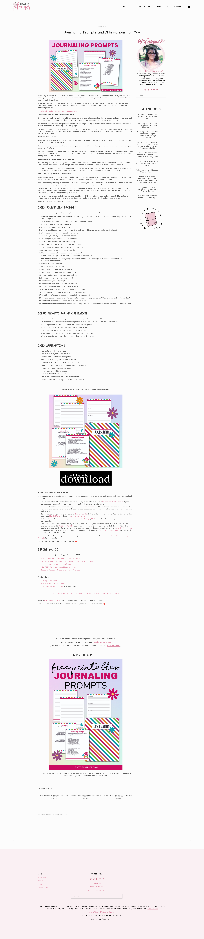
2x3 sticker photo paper (108, 530)
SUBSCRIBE (177, 7)
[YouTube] (154, 90)
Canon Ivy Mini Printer (123, 528)
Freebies (147, 7)
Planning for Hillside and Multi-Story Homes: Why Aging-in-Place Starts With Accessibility (147, 145)
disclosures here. (113, 646)
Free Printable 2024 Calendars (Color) (56, 564)
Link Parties (96, 883)
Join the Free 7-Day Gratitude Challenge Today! (60, 558)
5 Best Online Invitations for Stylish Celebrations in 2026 (147, 163)
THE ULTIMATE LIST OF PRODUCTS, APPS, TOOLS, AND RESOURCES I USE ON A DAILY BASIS (86, 593)
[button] (130, 788)
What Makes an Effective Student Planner (147, 171)
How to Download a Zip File (52, 586)
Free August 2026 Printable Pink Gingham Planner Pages (147, 189)
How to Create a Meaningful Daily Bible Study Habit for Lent (118, 796)
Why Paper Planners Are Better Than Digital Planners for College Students (147, 135)
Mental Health (55, 814)
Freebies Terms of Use (102, 642)
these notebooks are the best (86, 507)
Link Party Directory (52, 600)
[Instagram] (148, 90)
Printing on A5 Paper (49, 581)
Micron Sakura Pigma (76, 516)
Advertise (42, 877)
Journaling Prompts (41, 814)
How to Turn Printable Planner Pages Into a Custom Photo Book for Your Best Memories (147, 180)
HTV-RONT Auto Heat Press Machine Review (58, 567)
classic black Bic (81, 514)
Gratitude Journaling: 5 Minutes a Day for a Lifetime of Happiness (67, 561)
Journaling (100, 26)
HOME (125, 7)
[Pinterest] (145, 90)
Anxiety (65, 814)
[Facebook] (151, 90)
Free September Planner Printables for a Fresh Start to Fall (147, 125)
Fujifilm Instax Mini (66, 526)
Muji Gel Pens (54, 516)
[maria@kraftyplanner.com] (157, 90)
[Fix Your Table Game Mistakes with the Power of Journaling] (86, 792)
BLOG (139, 7)
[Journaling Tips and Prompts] (145, 101)
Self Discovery (48, 814)
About (40, 881)
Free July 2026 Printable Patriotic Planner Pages (147, 197)
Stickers (94, 519)
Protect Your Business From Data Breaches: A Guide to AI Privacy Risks (147, 155)
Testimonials (43, 888)
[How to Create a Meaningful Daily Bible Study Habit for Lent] (118, 792)
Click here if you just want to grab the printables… (58, 111)
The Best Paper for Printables (53, 583)
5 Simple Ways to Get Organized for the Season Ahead (147, 117)
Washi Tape (85, 519)
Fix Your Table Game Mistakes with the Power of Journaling (86, 796)
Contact (41, 884)
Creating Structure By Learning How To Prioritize (60, 570)
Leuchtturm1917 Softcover (113, 502)
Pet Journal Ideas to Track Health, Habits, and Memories (54, 796)
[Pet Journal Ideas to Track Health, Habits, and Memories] (54, 792)
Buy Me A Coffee (96, 887)
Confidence (61, 814)
